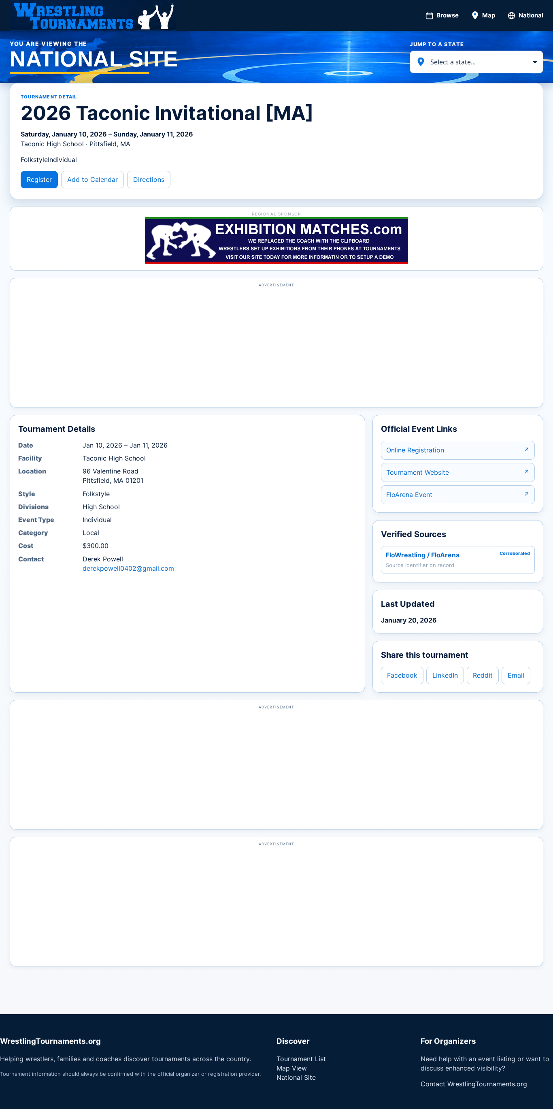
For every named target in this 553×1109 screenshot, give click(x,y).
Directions (148, 179)
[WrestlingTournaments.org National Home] (93, 15)
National (531, 15)
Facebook (402, 675)
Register (39, 179)
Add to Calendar (92, 179)
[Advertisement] (276, 346)
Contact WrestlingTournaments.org (474, 1084)
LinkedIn (445, 675)
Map (488, 15)
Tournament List (301, 1059)
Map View (291, 1068)
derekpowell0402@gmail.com (128, 568)
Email (516, 675)
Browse (447, 15)
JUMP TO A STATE (437, 44)
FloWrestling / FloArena (422, 555)
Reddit (483, 675)
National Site (296, 1077)
